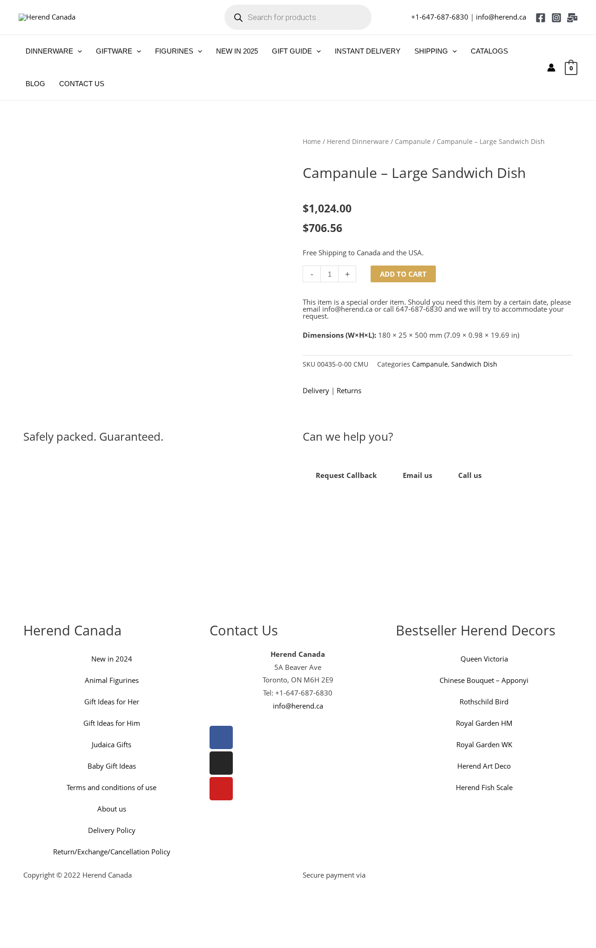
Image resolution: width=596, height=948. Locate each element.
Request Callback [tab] (346, 475)
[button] (77, 51)
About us (111, 808)
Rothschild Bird (484, 701)
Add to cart (403, 274)
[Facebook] (540, 18)
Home (312, 141)
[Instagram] (556, 18)
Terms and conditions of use (111, 787)
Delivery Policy (111, 830)
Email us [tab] (417, 475)
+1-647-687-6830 (439, 16)
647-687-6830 (419, 309)
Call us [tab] (469, 475)
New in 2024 (111, 658)
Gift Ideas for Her (111, 701)
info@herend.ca (501, 16)
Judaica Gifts (111, 744)
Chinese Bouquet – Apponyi (484, 680)
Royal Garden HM (484, 723)
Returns (349, 390)
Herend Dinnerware (358, 141)
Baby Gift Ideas (112, 766)
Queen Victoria (484, 658)
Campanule (413, 141)
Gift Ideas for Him (111, 723)
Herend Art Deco (484, 766)
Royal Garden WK (484, 744)
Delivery (316, 390)
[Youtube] (221, 788)
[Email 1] (572, 18)
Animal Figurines (112, 680)
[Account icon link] (551, 67)
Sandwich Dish (474, 364)
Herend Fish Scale (484, 787)
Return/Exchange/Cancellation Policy (111, 851)
